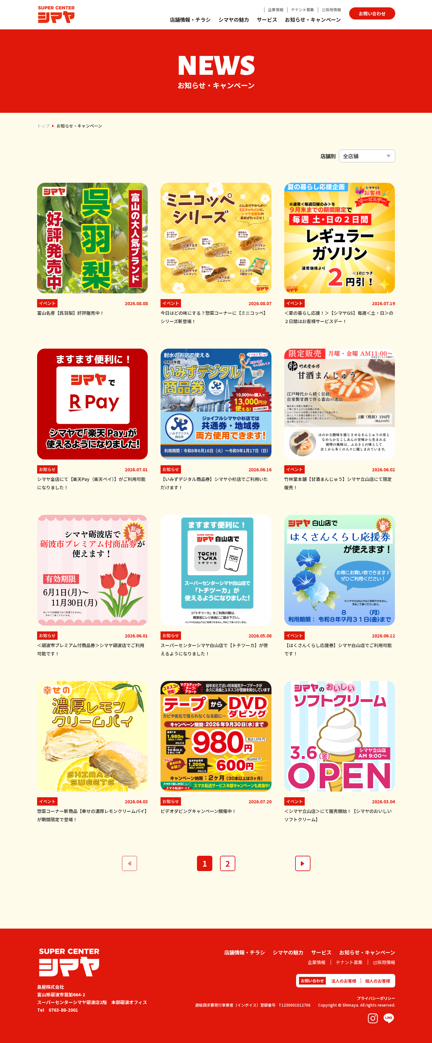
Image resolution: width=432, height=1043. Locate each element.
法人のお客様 (343, 981)
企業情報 (275, 9)
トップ (43, 126)
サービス (267, 19)
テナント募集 (302, 9)
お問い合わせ (372, 13)
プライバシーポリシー (376, 998)
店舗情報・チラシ (190, 19)
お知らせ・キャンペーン (313, 19)
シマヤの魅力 (233, 19)
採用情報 (333, 9)
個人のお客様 (377, 981)
